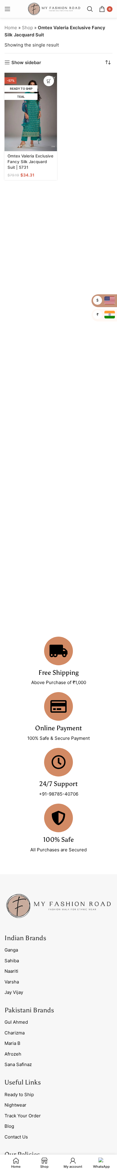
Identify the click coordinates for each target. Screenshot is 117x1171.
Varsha (11, 982)
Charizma (14, 1033)
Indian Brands (25, 938)
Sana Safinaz (18, 1064)
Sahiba (11, 960)
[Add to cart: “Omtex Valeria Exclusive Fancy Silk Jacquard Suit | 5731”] (49, 81)
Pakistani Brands (29, 1010)
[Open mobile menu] (8, 9)
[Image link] (58, 905)
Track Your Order (22, 1116)
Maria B (12, 1043)
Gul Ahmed (16, 1022)
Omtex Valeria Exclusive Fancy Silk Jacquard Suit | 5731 (30, 162)
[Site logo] (54, 8)
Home (10, 27)
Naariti (11, 971)
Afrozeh (12, 1054)
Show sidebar (26, 62)
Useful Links (22, 1082)
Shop (27, 27)
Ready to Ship (19, 1094)
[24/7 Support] (58, 762)
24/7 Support (58, 784)
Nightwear (15, 1105)
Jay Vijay (13, 992)
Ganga (11, 950)
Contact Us (16, 1137)
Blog (9, 1126)
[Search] (90, 9)
